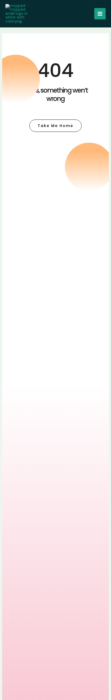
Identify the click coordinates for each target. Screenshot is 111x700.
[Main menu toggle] (100, 13)
